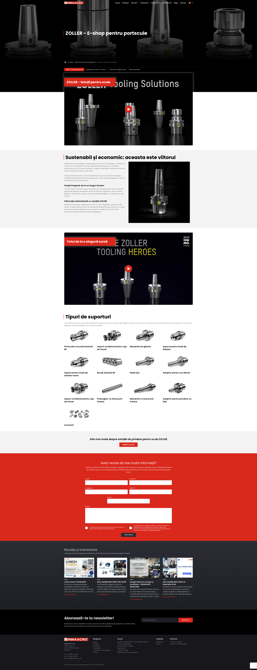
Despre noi (159, 642)
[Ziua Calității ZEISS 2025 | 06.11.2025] (112, 568)
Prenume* (132, 479)
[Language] (191, 2)
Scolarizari (144, 3)
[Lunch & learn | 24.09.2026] (79, 568)
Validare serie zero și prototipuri (127, 652)
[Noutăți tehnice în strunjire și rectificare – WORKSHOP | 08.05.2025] (145, 568)
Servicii (134, 3)
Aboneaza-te (186, 620)
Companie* (89, 488)
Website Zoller (128, 445)
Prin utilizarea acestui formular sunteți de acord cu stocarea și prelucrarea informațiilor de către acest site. (106, 528)
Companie (155, 3)
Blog (175, 3)
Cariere (158, 644)
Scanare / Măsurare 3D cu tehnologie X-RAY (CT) (133, 642)
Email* (109, 497)
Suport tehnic (121, 648)
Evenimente (167, 3)
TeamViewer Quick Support (102, 650)
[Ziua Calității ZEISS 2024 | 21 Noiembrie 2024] (178, 568)
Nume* (87, 479)
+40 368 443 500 (72, 654)
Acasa (117, 3)
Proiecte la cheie (122, 650)
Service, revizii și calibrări (125, 646)
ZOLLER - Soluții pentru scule (74, 69)
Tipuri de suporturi (134, 69)
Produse (125, 3)
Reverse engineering (124, 644)
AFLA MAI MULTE (71, 594)
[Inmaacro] (65, 62)
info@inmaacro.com (75, 658)
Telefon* (132, 488)
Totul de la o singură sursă (117, 69)
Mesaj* (87, 506)
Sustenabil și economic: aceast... (96, 69)
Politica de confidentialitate (179, 644)
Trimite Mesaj (128, 534)
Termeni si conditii (176, 642)
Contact (183, 3)
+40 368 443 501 (72, 656)
